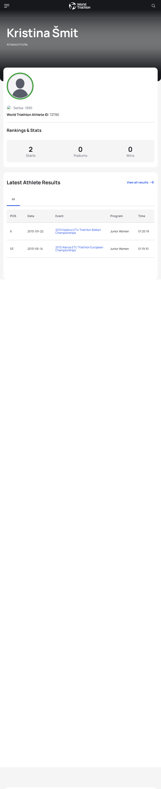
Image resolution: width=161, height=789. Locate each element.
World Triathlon (79, 5)
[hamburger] (7, 6)
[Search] (153, 6)
